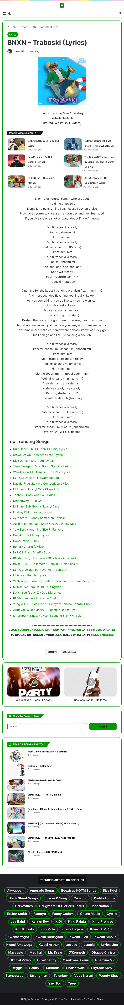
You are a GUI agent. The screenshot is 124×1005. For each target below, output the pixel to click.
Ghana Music (90, 914)
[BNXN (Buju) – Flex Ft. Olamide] (16, 799)
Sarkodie (53, 968)
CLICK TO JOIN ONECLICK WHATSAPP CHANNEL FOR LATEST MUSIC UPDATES (62, 629)
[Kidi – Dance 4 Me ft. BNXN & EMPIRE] (16, 756)
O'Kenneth (77, 952)
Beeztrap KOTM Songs (78, 890)
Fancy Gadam (63, 914)
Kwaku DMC (99, 929)
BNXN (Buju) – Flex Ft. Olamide (44, 794)
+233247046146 (102, 635)
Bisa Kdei (110, 890)
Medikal (36, 952)
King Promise (102, 921)
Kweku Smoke (105, 937)
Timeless (17, 51)
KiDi (58, 921)
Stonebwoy (14, 976)
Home (14, 27)
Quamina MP (105, 960)
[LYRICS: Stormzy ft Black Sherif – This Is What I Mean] (73, 144)
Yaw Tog (54, 983)
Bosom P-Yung (55, 898)
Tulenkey (61, 976)
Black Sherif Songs (23, 898)
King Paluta (77, 921)
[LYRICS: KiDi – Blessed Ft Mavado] (16, 181)
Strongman (38, 976)
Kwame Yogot (18, 937)
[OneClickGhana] (62, 5)
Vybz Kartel (83, 976)
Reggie (17, 968)
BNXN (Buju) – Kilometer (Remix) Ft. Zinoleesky (53, 823)
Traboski (70, 652)
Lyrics (23, 27)
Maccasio (15, 952)
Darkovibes (24, 906)
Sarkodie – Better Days (40, 766)
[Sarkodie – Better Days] (16, 770)
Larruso (71, 945)
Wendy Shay (109, 976)
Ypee (72, 983)
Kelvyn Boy (40, 921)
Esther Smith (17, 914)
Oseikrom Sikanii (76, 960)
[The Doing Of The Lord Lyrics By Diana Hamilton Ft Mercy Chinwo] (73, 160)
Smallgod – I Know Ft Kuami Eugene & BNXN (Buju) (55, 809)
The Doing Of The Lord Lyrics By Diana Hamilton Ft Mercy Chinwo (100, 162)
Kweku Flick (78, 937)
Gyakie (112, 914)
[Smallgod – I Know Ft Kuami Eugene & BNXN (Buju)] (16, 813)
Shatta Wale (75, 968)
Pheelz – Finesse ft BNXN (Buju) (45, 852)
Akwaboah (15, 890)
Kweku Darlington (49, 937)
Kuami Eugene (73, 929)
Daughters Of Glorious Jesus (61, 906)
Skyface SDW (101, 968)
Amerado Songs (42, 890)
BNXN (53, 652)
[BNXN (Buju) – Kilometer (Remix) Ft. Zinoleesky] (16, 828)
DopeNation (99, 906)
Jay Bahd (18, 921)
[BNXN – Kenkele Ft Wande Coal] (16, 785)
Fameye (39, 914)
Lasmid (89, 945)
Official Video (20, 960)
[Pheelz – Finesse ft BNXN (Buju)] (16, 856)
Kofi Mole (48, 929)
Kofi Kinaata (24, 929)
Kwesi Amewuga (19, 945)
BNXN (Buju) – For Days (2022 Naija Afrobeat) (52, 837)
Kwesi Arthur (49, 945)
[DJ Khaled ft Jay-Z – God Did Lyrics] (16, 144)
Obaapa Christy (103, 952)
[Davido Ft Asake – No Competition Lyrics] (73, 181)
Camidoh (81, 898)
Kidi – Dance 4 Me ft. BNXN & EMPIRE (47, 751)
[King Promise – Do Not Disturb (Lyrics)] (16, 160)
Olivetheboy (46, 960)
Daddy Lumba (104, 898)
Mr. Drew (55, 952)
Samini (34, 968)
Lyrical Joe (109, 945)
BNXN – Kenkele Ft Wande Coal (44, 780)
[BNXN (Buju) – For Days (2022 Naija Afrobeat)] (16, 842)
